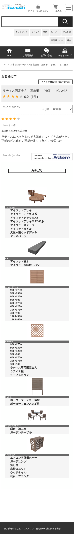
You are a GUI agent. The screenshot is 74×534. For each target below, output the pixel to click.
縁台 (69, 40)
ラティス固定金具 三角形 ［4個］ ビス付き (35, 90)
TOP (9, 55)
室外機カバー (57, 40)
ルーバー (55, 32)
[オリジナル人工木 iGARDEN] (13, 8)
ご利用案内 (28, 55)
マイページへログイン (38, 11)
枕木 (45, 32)
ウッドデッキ (21, 32)
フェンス (67, 32)
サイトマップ (65, 55)
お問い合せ (46, 55)
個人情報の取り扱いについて (17, 528)
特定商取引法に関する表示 (48, 528)
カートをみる (55, 11)
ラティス (35, 32)
